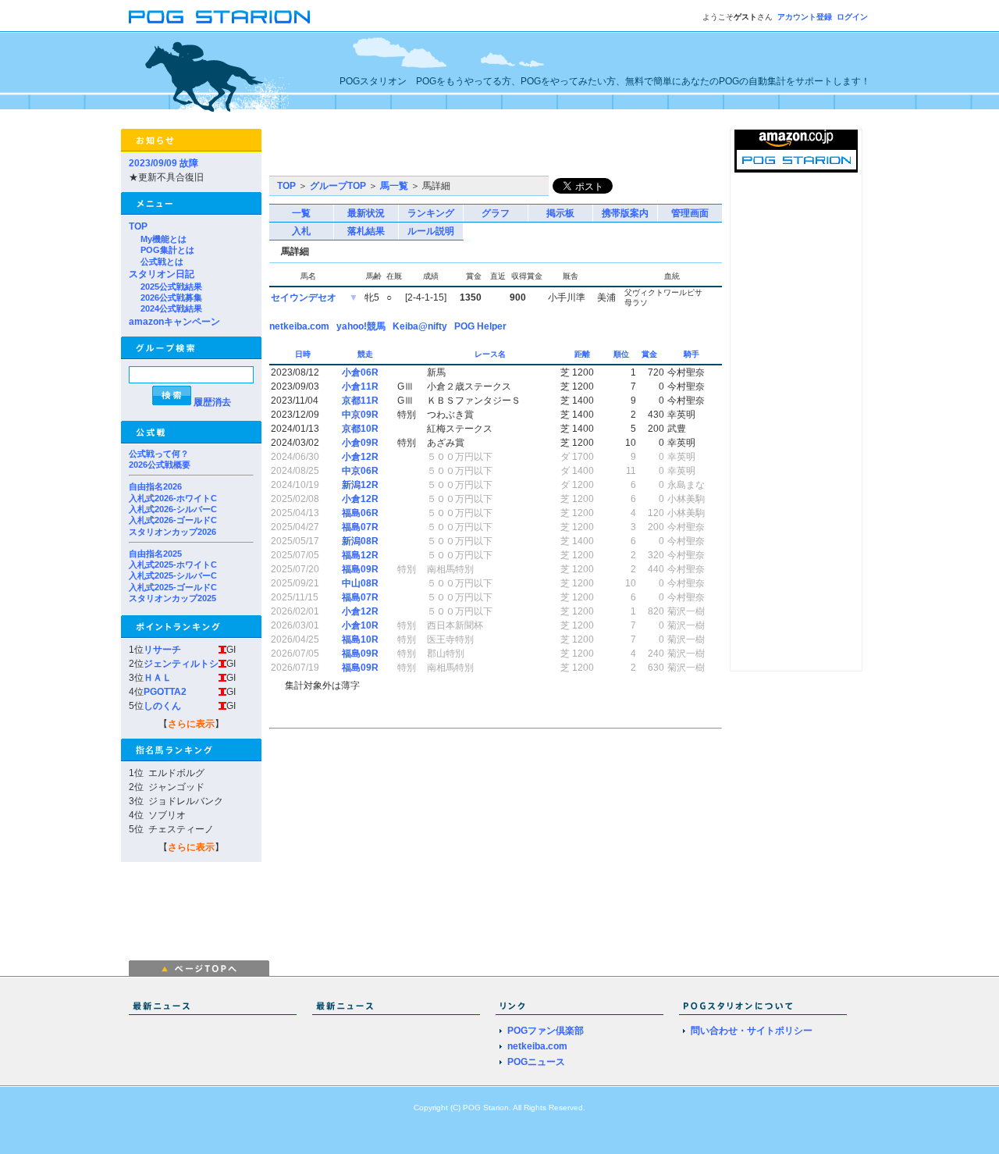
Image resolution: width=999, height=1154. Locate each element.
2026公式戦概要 (159, 464)
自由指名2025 (155, 553)
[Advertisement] (452, 152)
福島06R (360, 513)
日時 (304, 354)
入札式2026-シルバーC (173, 509)
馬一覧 (394, 185)
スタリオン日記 (161, 274)
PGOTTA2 (165, 691)
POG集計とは (167, 250)
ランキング (430, 213)
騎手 (693, 354)
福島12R (360, 555)
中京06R (360, 470)
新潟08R (360, 541)
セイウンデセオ (303, 297)
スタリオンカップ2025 (172, 598)
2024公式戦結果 (171, 308)
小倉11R (360, 386)
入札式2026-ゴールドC (173, 520)
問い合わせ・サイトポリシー (751, 1030)
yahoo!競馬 (361, 326)
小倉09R (360, 442)
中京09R (360, 414)
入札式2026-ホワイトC (173, 498)
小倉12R (360, 456)
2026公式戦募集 (171, 297)
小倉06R (360, 372)
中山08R (360, 583)
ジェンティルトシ (181, 663)
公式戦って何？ (159, 453)
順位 (622, 354)
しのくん (162, 705)
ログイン (852, 16)
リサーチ (162, 649)
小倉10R (360, 625)
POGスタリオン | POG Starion (219, 16)
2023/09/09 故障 (163, 163)
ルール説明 (430, 231)
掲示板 (560, 213)
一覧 (301, 213)
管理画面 (690, 213)
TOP (138, 226)
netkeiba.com (299, 326)
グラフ (496, 213)
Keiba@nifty (420, 326)
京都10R (360, 428)
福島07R (360, 527)
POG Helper (480, 326)
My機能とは (163, 239)
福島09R (360, 569)
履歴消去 (212, 402)
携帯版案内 (625, 213)
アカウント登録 (804, 16)
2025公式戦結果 (171, 286)
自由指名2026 (155, 486)
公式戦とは (161, 261)
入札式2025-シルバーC (173, 575)
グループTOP (338, 185)
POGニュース (536, 1061)
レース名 (491, 354)
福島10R (360, 639)
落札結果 (366, 231)
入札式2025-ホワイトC (173, 564)
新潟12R (360, 484)
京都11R (360, 400)
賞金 (650, 354)
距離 (583, 354)
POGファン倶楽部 (545, 1030)
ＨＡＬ (158, 677)
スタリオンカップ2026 (172, 531)
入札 (301, 231)
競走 (366, 354)
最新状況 (366, 213)
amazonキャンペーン (174, 321)
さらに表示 (191, 723)
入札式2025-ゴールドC (173, 587)
